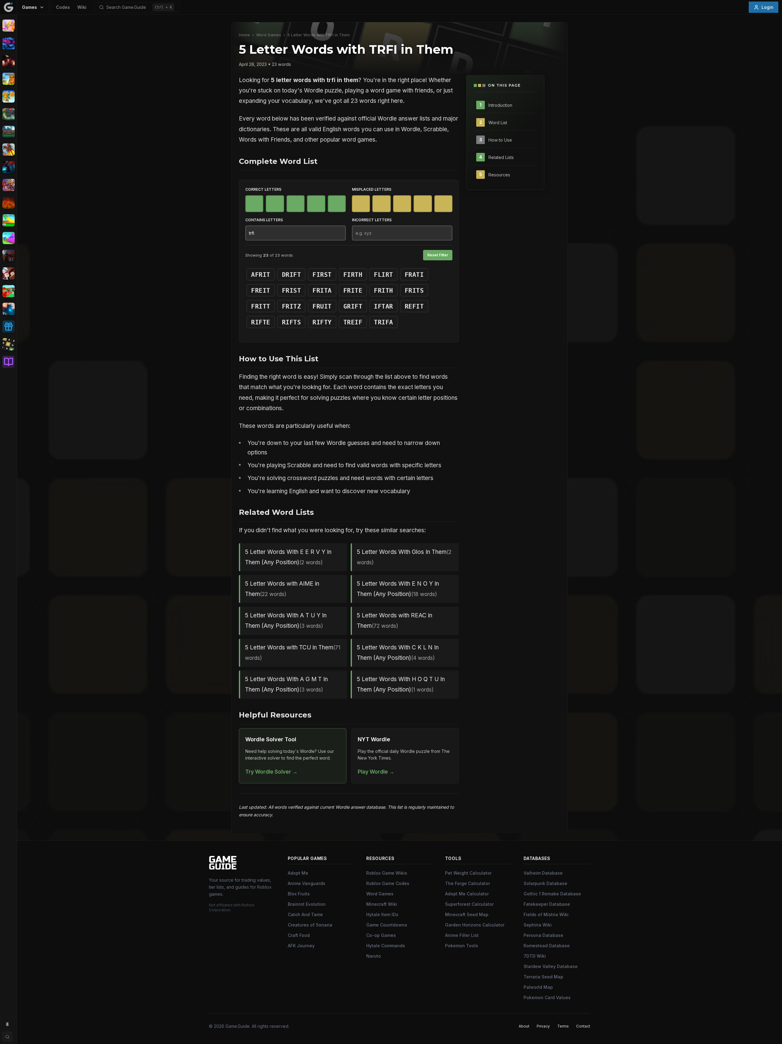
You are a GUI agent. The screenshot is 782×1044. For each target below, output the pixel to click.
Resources (499, 174)
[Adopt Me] (8, 25)
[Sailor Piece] (8, 273)
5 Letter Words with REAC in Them (394, 620)
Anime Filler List (462, 935)
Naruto (373, 956)
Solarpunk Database (545, 883)
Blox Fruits (299, 893)
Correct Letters (263, 189)
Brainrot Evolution (307, 904)
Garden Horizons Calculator (474, 924)
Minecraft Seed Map (466, 914)
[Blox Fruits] (8, 61)
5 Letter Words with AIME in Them (282, 589)
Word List (497, 122)
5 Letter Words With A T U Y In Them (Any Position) (286, 620)
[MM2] (8, 255)
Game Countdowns (386, 924)
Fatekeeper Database (547, 904)
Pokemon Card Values (547, 997)
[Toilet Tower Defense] (8, 308)
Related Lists (501, 157)
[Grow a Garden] (8, 220)
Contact (583, 1026)
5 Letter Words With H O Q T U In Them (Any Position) (401, 684)
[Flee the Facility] (8, 167)
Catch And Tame (305, 914)
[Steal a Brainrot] (8, 291)
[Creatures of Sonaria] (8, 114)
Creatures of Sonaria (310, 924)
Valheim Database (543, 873)
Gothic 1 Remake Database (552, 893)
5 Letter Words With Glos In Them (404, 556)
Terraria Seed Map (543, 976)
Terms (563, 1026)
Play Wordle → (376, 771)
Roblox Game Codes (387, 883)
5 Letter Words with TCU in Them (292, 652)
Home (244, 35)
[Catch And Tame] (8, 96)
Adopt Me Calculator (467, 893)
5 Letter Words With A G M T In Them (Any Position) (286, 684)
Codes (63, 7)
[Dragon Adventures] (8, 131)
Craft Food (299, 935)
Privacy (543, 1026)
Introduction (500, 104)
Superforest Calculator (469, 904)
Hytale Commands (385, 945)
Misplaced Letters (371, 189)
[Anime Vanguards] (8, 43)
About (524, 1026)
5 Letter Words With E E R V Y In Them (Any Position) (288, 557)
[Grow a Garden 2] (8, 238)
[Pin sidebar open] (7, 1024)
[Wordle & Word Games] (8, 344)
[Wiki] (8, 361)
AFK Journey (301, 945)
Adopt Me (298, 873)
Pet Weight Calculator (468, 873)
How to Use (500, 139)
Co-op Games (381, 935)
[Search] (7, 1037)
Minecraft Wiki (381, 904)
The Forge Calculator (467, 883)
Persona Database (543, 935)
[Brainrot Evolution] (8, 78)
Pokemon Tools (461, 945)
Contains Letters (264, 220)
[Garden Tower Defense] (8, 202)
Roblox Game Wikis (386, 873)
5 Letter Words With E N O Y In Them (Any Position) (398, 589)
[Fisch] (8, 149)
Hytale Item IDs (382, 914)
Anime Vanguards (306, 883)
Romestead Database (547, 945)
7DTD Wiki (535, 956)
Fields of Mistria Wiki (546, 914)
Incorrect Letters (372, 220)
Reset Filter (437, 255)
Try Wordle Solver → (271, 771)
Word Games (268, 35)
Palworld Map (538, 987)
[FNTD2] (8, 184)
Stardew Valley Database (551, 966)
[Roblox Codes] (8, 326)
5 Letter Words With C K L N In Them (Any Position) (398, 652)
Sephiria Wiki (538, 924)
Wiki (81, 7)
